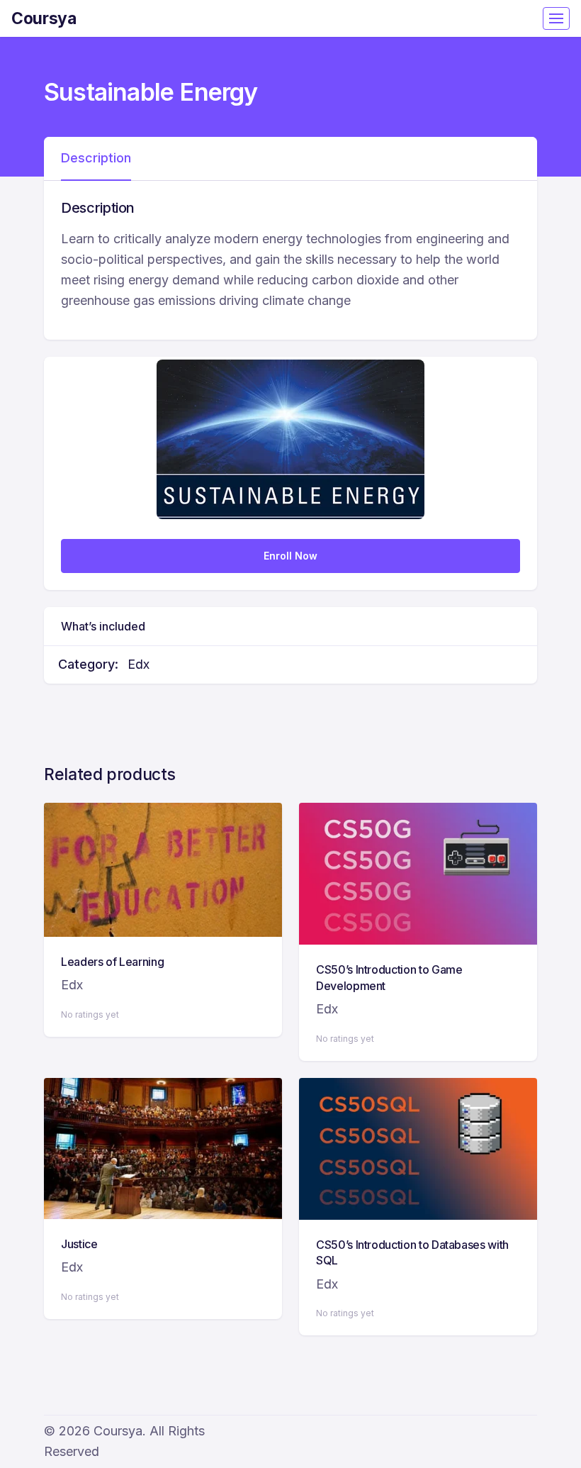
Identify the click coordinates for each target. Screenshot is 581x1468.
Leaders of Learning (112, 962)
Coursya (44, 18)
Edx (139, 664)
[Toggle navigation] (556, 18)
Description (96, 157)
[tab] (96, 159)
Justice (79, 1244)
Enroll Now (290, 556)
